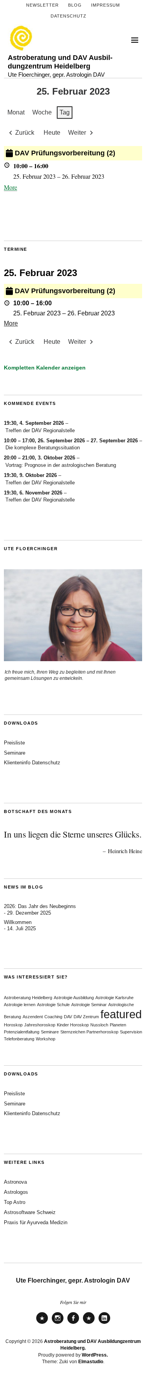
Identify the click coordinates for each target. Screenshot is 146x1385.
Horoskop (13, 1024)
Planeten (118, 1024)
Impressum (105, 5)
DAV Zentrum (86, 1016)
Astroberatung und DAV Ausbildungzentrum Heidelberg (60, 61)
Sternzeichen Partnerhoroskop (89, 1032)
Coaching (53, 1016)
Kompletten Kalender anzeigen (45, 367)
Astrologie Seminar (89, 1004)
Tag (65, 112)
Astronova (15, 1182)
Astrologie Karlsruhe (114, 997)
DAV (68, 1016)
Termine (15, 249)
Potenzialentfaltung (21, 1032)
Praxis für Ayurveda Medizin (35, 1222)
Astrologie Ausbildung (74, 997)
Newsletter (42, 5)
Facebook (73, 1323)
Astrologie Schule (53, 1004)
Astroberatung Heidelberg (28, 997)
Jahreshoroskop (39, 1024)
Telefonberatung (19, 1039)
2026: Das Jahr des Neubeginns (40, 906)
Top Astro (14, 1202)
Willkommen (18, 922)
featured (121, 1014)
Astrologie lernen (19, 1004)
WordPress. (95, 1355)
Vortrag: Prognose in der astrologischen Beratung (60, 465)
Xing (89, 1323)
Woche (42, 112)
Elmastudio (90, 1361)
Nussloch (99, 1024)
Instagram (57, 1323)
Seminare (14, 753)
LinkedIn (104, 1323)
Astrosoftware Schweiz (30, 1212)
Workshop (45, 1039)
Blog (75, 5)
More (10, 187)
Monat (16, 112)
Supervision (131, 1032)
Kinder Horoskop (73, 1024)
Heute (52, 132)
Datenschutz (68, 16)
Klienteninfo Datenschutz (32, 763)
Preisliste (14, 743)
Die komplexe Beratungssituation (42, 448)
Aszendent (33, 1016)
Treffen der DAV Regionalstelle (40, 430)
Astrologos (16, 1192)
